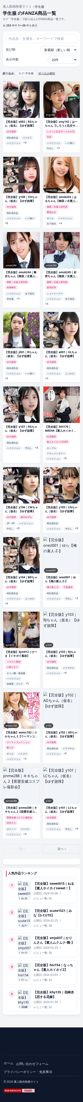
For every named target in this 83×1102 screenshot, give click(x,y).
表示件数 (12, 59)
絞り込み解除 (47, 73)
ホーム (8, 1063)
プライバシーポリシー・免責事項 (28, 1072)
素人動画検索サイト (17, 6)
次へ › (61, 848)
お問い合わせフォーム (32, 1063)
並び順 (10, 49)
